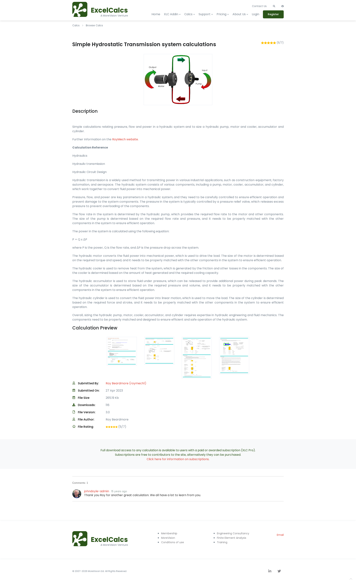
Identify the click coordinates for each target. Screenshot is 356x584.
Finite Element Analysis (231, 538)
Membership (169, 533)
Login (255, 14)
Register (273, 14)
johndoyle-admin (96, 491)
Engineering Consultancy (233, 533)
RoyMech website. (125, 139)
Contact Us (259, 6)
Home (155, 14)
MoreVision (168, 538)
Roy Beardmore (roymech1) (126, 383)
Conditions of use (172, 542)
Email (280, 535)
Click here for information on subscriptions (178, 459)
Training (222, 542)
